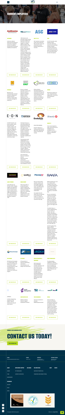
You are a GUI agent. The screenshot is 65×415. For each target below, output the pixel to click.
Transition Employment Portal (40, 374)
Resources (9, 381)
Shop (51, 368)
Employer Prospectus (38, 371)
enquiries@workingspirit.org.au (13, 359)
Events (55, 368)
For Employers (37, 368)
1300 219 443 (28, 359)
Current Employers (19, 374)
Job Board (29, 368)
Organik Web (55, 411)
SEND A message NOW (12, 343)
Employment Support (19, 368)
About (8, 368)
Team (8, 374)
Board (8, 371)
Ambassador (9, 377)
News (8, 391)
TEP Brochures (18, 371)
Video (8, 387)
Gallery (8, 384)
